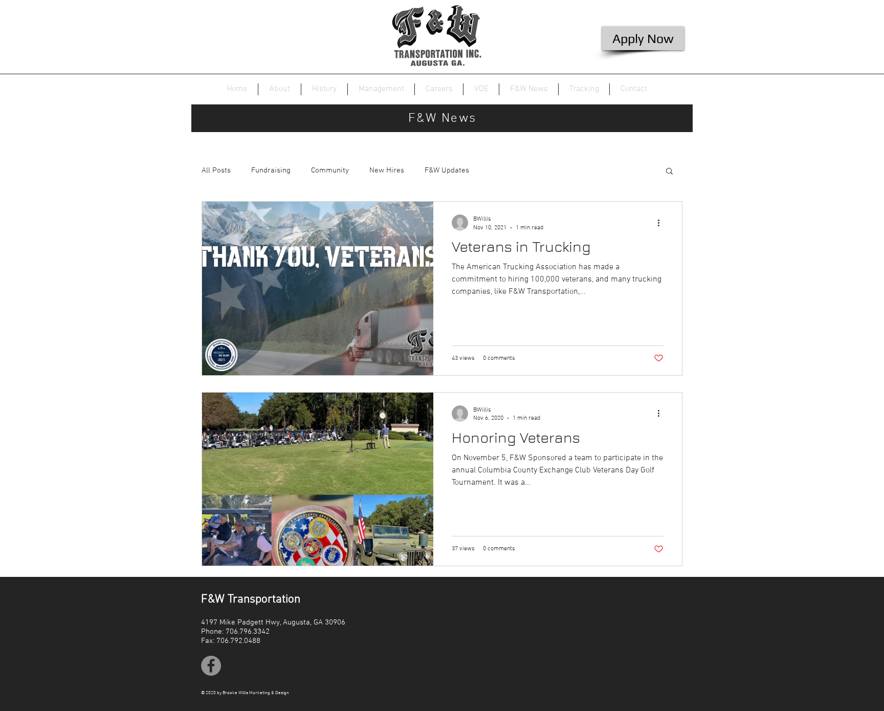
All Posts (216, 170)
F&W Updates (447, 170)
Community (330, 170)
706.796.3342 (248, 631)
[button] (669, 171)
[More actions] (662, 223)
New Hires (386, 170)
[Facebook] (211, 666)
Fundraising (271, 170)
